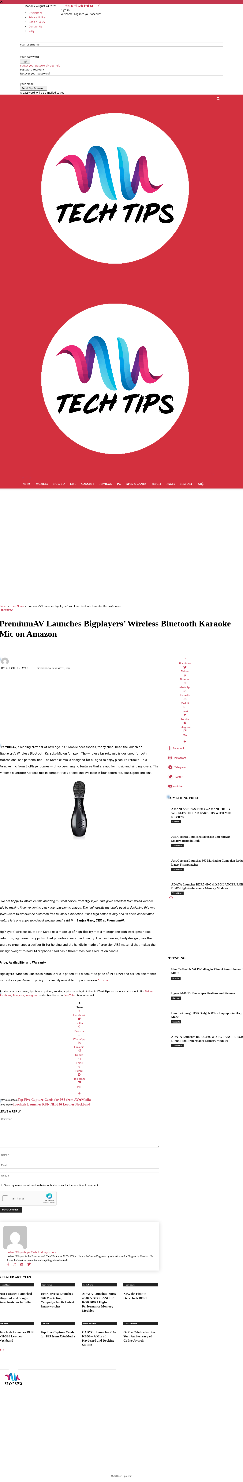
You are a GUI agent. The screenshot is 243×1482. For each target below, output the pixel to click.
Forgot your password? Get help (40, 65)
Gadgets (87, 483)
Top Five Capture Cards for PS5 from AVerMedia (54, 1100)
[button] (218, 99)
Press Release (89, 1323)
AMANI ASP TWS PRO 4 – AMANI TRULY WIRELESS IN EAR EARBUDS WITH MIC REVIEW (201, 813)
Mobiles (42, 483)
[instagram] (14, 1264)
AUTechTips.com (122, 1476)
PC (119, 483)
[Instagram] (69, 6)
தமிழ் (201, 483)
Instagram (31, 995)
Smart (156, 483)
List (73, 483)
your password (29, 57)
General (176, 821)
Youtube (177, 786)
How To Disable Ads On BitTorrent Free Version (118, 1402)
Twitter (149, 991)
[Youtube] (91, 6)
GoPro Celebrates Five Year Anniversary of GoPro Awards (139, 1336)
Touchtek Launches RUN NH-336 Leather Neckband (51, 1104)
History (186, 483)
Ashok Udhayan (17, 668)
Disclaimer (35, 13)
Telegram (18, 995)
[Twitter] (88, 6)
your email (27, 84)
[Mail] (72, 6)
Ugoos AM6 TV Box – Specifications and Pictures (203, 993)
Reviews (105, 483)
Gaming (45, 1323)
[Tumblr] (85, 6)
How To (59, 483)
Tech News (17, 606)
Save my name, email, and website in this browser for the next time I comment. (51, 1185)
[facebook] (8, 1264)
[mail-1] (21, 1264)
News (27, 483)
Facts (170, 483)
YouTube (70, 995)
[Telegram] (82, 6)
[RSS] (79, 6)
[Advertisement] (121, 516)
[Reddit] (76, 6)
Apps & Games (136, 483)
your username (29, 44)
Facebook (179, 748)
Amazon (104, 980)
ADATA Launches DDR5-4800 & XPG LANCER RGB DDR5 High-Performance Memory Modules (99, 1302)
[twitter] (29, 1264)
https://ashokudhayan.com (40, 1252)
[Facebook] (66, 6)
